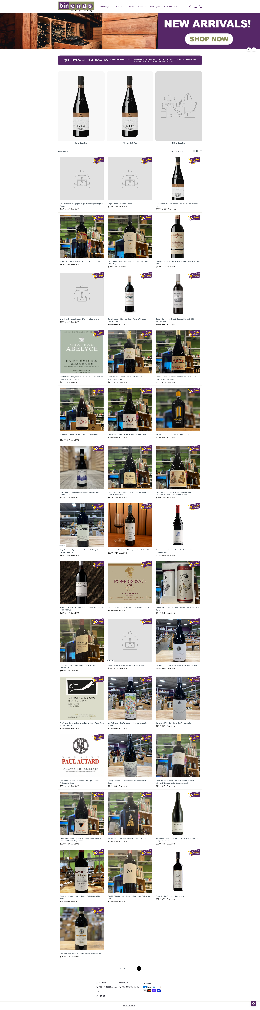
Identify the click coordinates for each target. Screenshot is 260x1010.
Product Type (105, 6)
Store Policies (169, 6)
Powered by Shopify (129, 1005)
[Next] (254, 49)
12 (134, 968)
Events (131, 6)
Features (119, 6)
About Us (142, 6)
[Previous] (249, 49)
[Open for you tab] (253, 1003)
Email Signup (155, 6)
